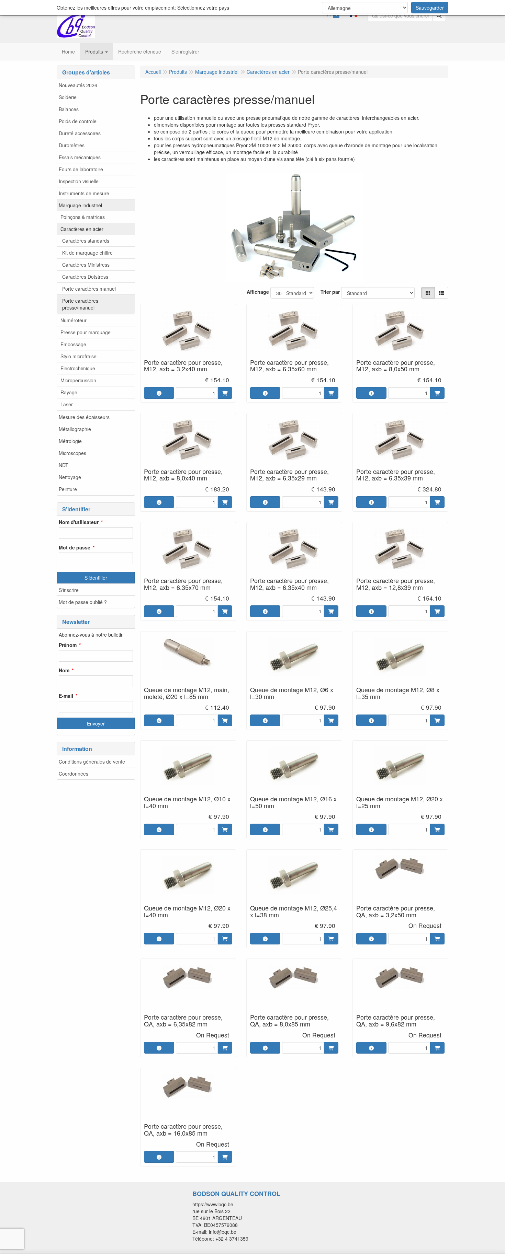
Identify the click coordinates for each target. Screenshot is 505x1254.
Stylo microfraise (78, 356)
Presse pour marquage (85, 332)
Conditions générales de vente (92, 761)
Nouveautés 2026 (78, 85)
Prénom (68, 644)
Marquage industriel (80, 205)
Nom (64, 670)
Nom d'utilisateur (79, 522)
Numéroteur (73, 320)
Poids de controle (78, 121)
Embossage (73, 344)
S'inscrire (69, 590)
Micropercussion (78, 380)
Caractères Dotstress (85, 276)
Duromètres (72, 145)
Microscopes (72, 453)
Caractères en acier (81, 228)
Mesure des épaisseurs (84, 417)
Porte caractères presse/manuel (80, 304)
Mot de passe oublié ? (83, 602)
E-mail (66, 695)
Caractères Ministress (86, 264)
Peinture (68, 489)
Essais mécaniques (80, 157)
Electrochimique (77, 368)
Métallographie (75, 429)
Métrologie (70, 441)
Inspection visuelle (79, 181)
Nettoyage (70, 477)
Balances (69, 109)
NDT (63, 465)
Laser (66, 404)
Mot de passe (74, 547)
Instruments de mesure (84, 193)
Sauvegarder (430, 7)
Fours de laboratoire (81, 169)
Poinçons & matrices (82, 216)
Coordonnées (73, 773)
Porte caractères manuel (89, 288)
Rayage (68, 392)
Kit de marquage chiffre (87, 252)
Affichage (258, 291)
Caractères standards (85, 240)
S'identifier (96, 577)
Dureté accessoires (80, 133)
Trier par (330, 291)
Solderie (68, 97)
